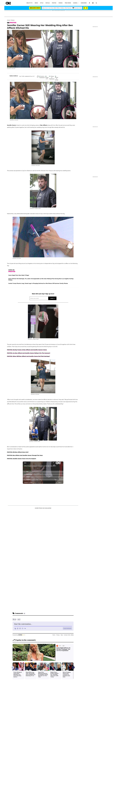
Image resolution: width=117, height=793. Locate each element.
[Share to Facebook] (42, 76)
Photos (12, 20)
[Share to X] (46, 76)
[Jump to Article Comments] (38, 76)
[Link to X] (96, 2)
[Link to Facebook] (89, 2)
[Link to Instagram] (93, 2)
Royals (48, 3)
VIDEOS (60, 3)
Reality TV (29, 3)
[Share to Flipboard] (51, 76)
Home (8, 20)
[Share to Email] (56, 76)
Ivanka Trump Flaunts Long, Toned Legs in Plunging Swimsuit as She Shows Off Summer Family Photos (38, 283)
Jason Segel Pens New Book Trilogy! (18, 275)
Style (41, 3)
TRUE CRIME (68, 3)
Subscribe (84, 3)
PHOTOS (54, 3)
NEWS (36, 3)
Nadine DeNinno (14, 75)
